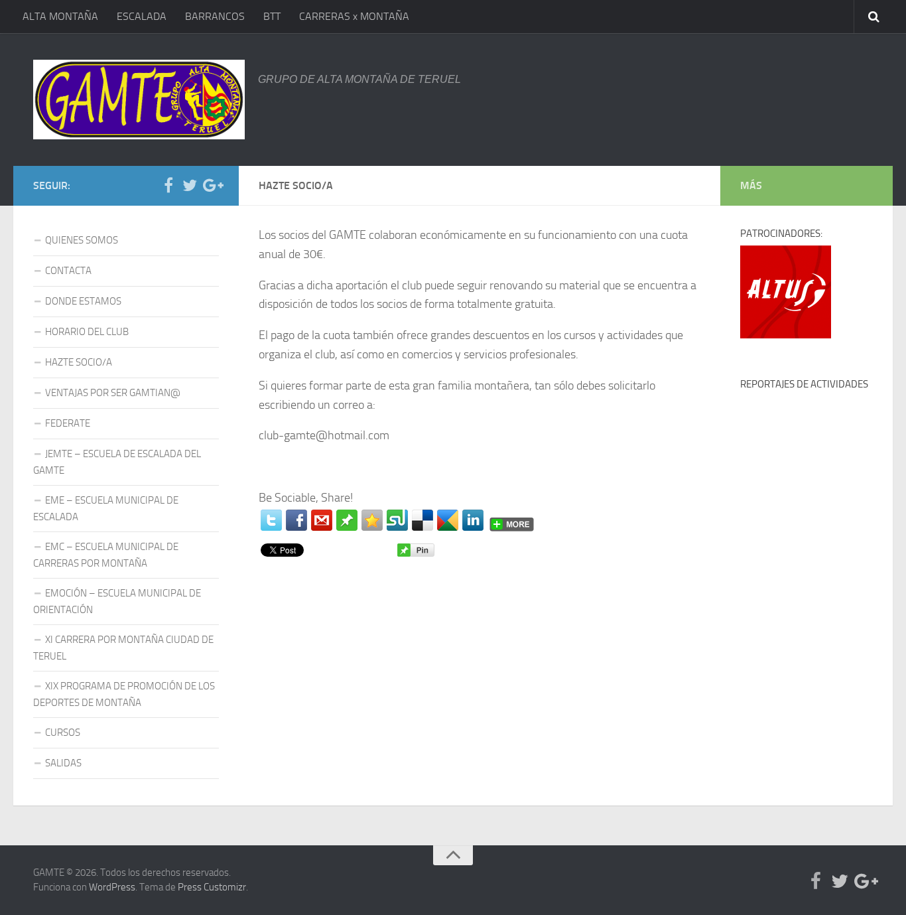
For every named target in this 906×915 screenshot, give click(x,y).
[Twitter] (271, 520)
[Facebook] (296, 520)
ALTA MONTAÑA (60, 16)
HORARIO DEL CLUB (87, 332)
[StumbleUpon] (397, 520)
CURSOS (62, 733)
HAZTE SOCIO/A (78, 362)
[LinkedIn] (473, 520)
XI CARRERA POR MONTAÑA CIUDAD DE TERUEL (123, 648)
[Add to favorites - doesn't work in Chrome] (372, 520)
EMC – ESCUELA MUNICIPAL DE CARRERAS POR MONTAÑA (105, 555)
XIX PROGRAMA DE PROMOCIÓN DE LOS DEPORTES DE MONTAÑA (124, 694)
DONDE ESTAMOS (83, 301)
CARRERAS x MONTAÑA (354, 16)
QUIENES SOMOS (81, 240)
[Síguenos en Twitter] (190, 185)
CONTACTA (68, 271)
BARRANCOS (215, 16)
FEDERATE (67, 423)
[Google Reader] (447, 520)
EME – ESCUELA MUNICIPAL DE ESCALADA (105, 508)
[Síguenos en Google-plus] (211, 185)
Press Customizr (212, 887)
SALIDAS (63, 763)
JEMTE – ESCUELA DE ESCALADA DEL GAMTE (117, 462)
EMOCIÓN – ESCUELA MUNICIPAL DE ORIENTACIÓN (117, 601)
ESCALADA (141, 16)
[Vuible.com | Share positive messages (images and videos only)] (346, 527)
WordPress (112, 887)
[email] (321, 520)
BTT (272, 16)
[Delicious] (422, 520)
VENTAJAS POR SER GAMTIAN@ (112, 393)
